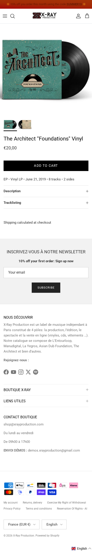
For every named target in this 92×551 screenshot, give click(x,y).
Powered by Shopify (47, 535)
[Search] (15, 16)
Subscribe (46, 287)
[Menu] (5, 16)
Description (12, 191)
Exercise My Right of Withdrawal (66, 502)
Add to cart (46, 166)
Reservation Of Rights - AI (72, 508)
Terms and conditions (39, 508)
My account (11, 502)
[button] (81, 548)
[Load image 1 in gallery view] (46, 70)
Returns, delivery (32, 502)
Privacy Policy (12, 508)
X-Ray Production (23, 535)
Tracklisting (12, 203)
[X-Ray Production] (46, 16)
